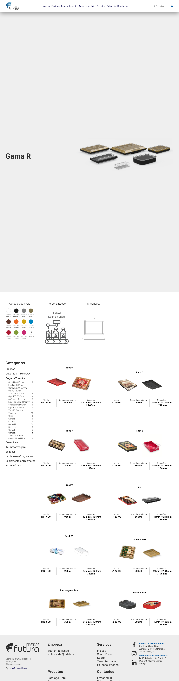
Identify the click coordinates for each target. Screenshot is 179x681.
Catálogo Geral (57, 678)
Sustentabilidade (58, 650)
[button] (171, 6)
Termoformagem (107, 661)
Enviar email (104, 678)
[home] (13, 6)
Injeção (101, 650)
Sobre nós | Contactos (117, 6)
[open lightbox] (57, 382)
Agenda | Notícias (51, 6)
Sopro (101, 657)
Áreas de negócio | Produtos (92, 6)
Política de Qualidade (61, 654)
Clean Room (104, 654)
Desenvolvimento (69, 6)
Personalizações (108, 665)
